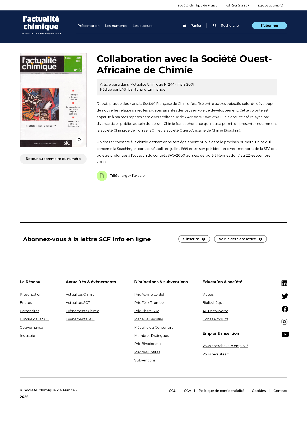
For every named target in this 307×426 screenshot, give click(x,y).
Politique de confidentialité (221, 391)
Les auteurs (142, 26)
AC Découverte (215, 311)
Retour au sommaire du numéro (53, 159)
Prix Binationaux (148, 344)
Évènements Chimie (82, 311)
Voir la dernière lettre (237, 239)
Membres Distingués (151, 336)
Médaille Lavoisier (148, 319)
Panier (195, 26)
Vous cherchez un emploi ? (225, 346)
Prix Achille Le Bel (149, 295)
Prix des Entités (147, 352)
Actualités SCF (78, 303)
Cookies (259, 391)
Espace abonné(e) (270, 5)
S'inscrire (191, 239)
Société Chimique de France (197, 5)
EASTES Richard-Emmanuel (142, 89)
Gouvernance (31, 328)
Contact (280, 391)
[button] (226, 25)
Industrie (27, 336)
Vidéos (208, 295)
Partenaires (29, 311)
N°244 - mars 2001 (179, 84)
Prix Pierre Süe (146, 311)
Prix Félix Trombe (149, 303)
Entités (26, 303)
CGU (172, 391)
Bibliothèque (214, 303)
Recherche (229, 26)
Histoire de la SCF (34, 319)
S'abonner (269, 26)
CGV (187, 391)
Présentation (88, 26)
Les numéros (116, 26)
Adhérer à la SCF (237, 5)
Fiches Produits (215, 319)
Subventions (144, 360)
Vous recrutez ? (216, 354)
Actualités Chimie (80, 295)
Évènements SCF (80, 319)
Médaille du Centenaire (154, 328)
